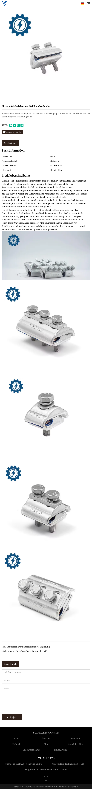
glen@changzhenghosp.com (69, 786)
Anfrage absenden (13, 132)
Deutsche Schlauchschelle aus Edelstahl (28, 651)
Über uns (46, 738)
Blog (46, 744)
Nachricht (16, 744)
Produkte (75, 738)
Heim (16, 738)
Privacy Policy (60, 750)
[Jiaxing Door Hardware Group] (5, 3)
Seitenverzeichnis (31, 750)
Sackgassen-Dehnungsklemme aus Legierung (28, 647)
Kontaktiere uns (75, 744)
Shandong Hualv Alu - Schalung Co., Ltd (24, 764)
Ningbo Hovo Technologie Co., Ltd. (68, 764)
